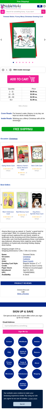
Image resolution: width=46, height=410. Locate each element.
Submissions (23, 374)
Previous (2, 40)
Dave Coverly (28, 261)
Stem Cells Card (36, 165)
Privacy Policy (9, 363)
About (37, 363)
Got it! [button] (22, 404)
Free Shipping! (23, 1)
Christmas (13, 139)
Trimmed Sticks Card (23, 289)
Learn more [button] (33, 398)
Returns (37, 352)
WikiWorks (23, 341)
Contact (9, 341)
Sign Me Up (23, 332)
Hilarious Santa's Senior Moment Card (22, 167)
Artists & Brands (23, 352)
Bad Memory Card (22, 212)
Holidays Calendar (23, 384)
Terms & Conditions (23, 363)
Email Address (9, 322)
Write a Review (23, 106)
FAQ (9, 352)
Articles (37, 341)
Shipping (37, 374)
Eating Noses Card (8, 165)
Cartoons (26, 259)
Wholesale (9, 374)
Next (43, 40)
